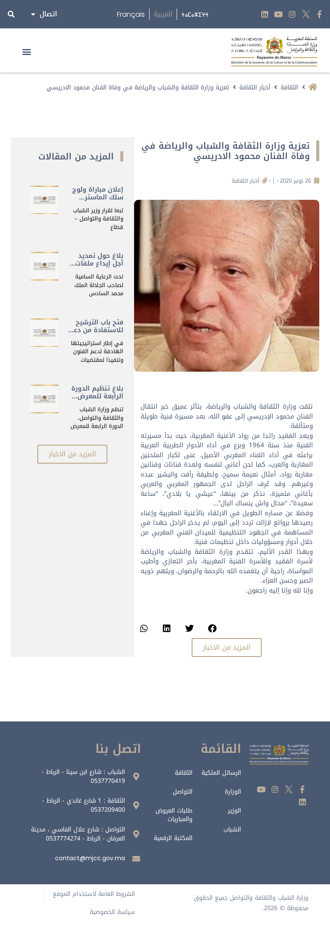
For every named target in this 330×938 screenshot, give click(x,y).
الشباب (232, 829)
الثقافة (289, 87)
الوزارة (233, 791)
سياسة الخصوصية (112, 912)
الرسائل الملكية (221, 773)
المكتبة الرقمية (173, 838)
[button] (26, 51)
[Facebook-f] (319, 14)
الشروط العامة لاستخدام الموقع (94, 894)
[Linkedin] (265, 14)
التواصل (182, 791)
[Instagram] (292, 14)
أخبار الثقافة (254, 87)
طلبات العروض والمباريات (174, 815)
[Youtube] (278, 14)
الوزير (234, 810)
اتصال (48, 14)
